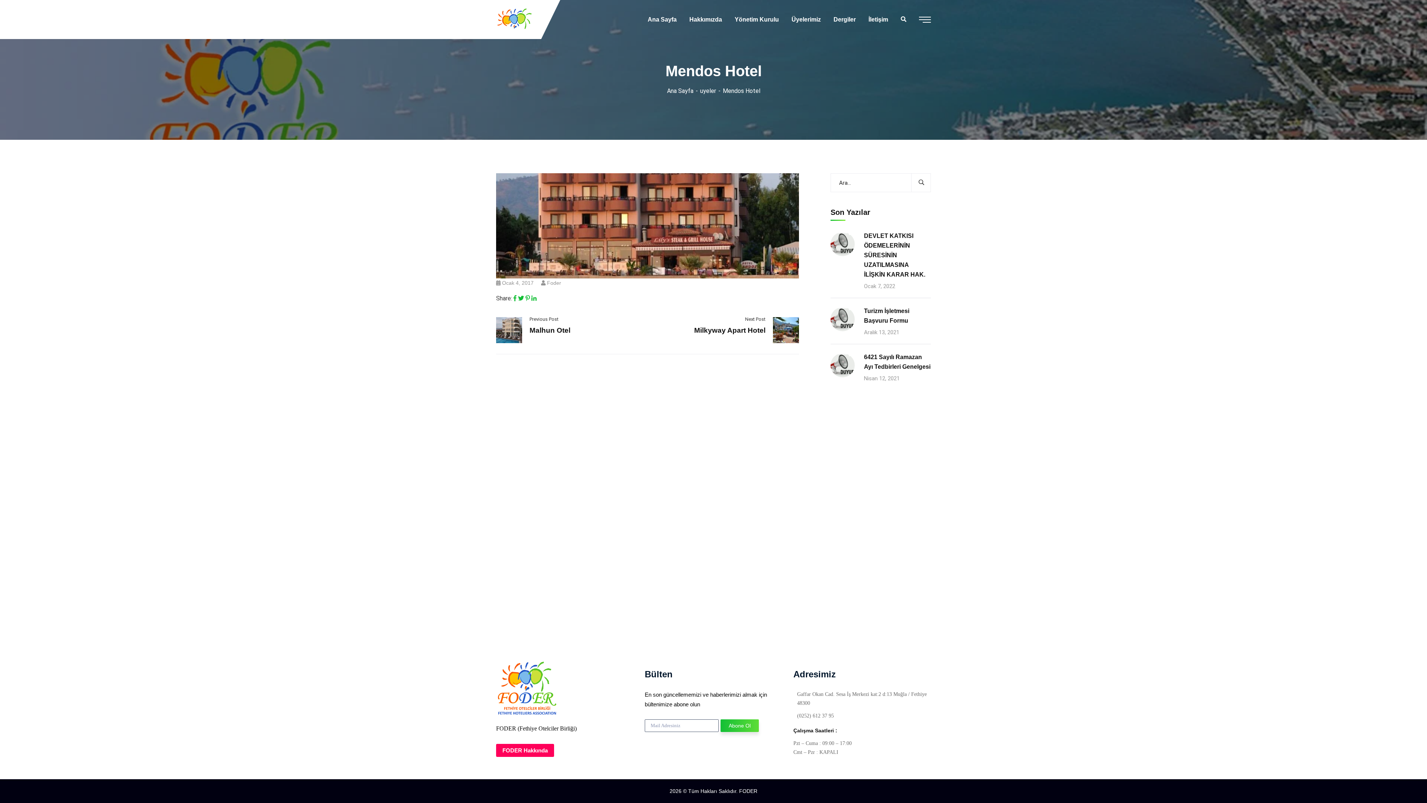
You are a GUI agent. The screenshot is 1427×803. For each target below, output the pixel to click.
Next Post (755, 319)
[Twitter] (521, 298)
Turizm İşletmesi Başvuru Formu (886, 316)
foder (554, 283)
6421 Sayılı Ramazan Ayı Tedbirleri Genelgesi (897, 362)
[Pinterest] (527, 298)
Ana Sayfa (680, 90)
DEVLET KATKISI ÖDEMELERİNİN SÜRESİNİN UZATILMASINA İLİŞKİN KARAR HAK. (894, 255)
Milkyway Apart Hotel (730, 330)
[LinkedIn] (534, 298)
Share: (504, 298)
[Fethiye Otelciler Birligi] (515, 19)
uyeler (708, 90)
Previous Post (544, 319)
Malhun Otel (550, 330)
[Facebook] (515, 298)
